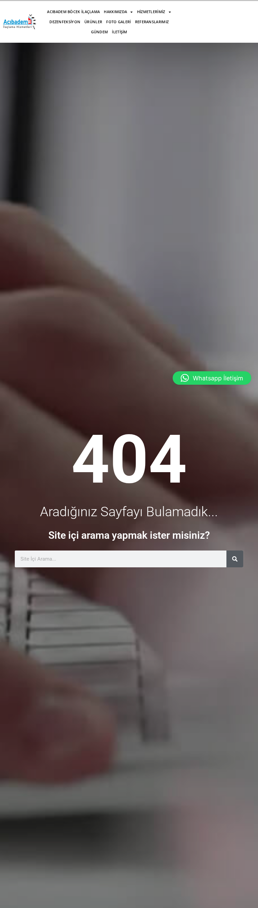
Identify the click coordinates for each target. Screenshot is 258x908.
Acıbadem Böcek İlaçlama (73, 11)
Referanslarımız (152, 21)
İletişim (119, 31)
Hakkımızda (115, 11)
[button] (212, 378)
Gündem (99, 31)
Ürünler (93, 21)
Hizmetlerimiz (151, 11)
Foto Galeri (118, 21)
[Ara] (234, 559)
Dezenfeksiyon (64, 21)
